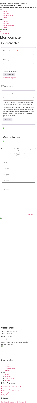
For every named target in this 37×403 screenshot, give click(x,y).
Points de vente (8, 15)
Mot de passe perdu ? (10, 78)
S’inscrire (8, 120)
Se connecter (9, 74)
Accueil (5, 11)
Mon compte (5, 393)
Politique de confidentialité (10, 391)
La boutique (5, 395)
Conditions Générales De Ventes (11, 387)
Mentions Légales (7, 389)
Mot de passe (12, 60)
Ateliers (5, 17)
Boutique (6, 13)
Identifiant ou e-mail (14, 51)
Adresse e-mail (12, 94)
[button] (18, 19)
